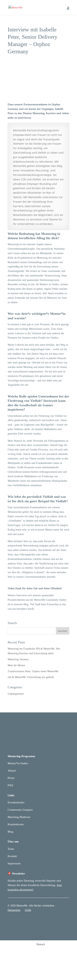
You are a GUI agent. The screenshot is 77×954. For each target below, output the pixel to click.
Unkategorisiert (16, 693)
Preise (11, 777)
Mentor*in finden (18, 763)
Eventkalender (16, 802)
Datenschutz (14, 910)
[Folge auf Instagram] (66, 921)
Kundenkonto (16, 824)
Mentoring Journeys (18, 659)
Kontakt (12, 856)
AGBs (28, 910)
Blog (10, 831)
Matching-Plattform (19, 817)
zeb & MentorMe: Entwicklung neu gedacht (31, 677)
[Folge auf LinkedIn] (59, 921)
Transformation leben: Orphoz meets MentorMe (33, 671)
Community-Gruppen (20, 809)
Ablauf (12, 770)
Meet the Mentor (16, 665)
